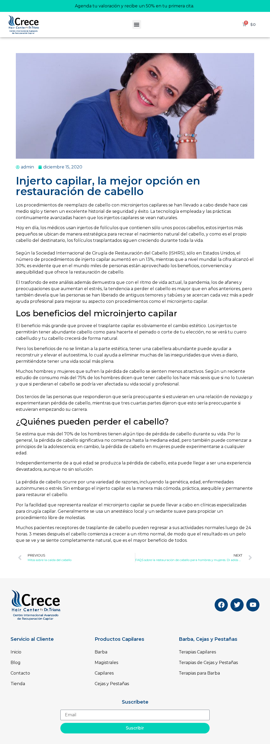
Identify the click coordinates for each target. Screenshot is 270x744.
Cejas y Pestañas (112, 683)
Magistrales (106, 662)
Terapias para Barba (199, 673)
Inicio (16, 651)
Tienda (18, 683)
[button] (136, 24)
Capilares (104, 673)
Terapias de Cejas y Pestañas (208, 662)
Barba (101, 651)
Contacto (20, 673)
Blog (16, 662)
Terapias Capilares (197, 651)
